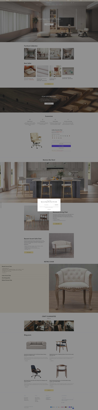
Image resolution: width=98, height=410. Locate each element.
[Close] (59, 200)
